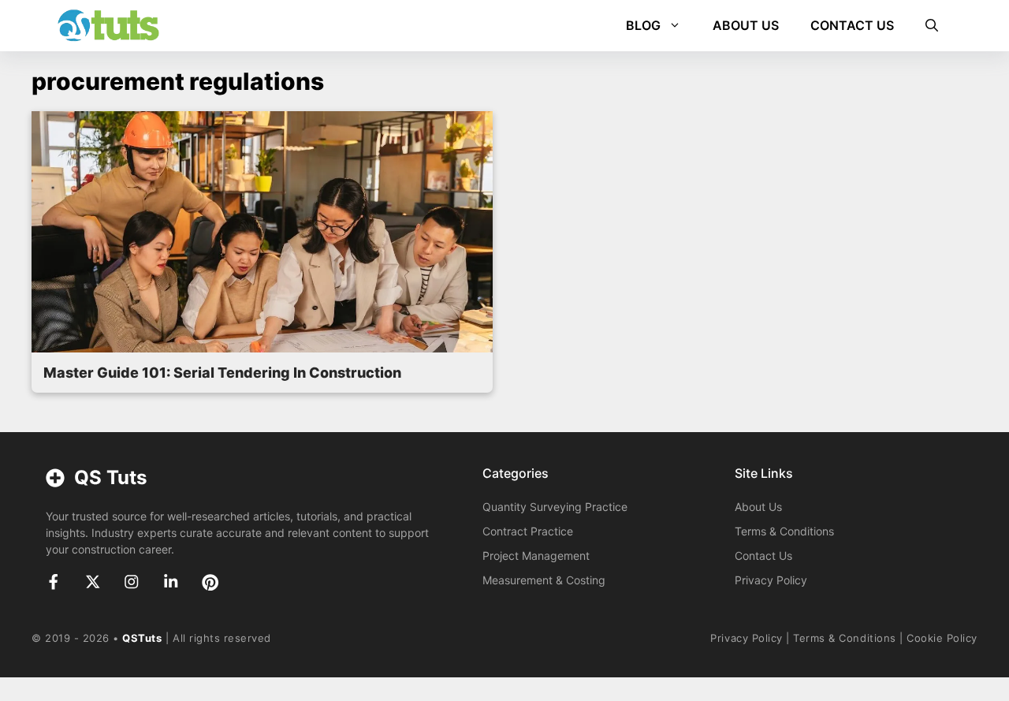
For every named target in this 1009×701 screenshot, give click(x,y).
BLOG (643, 25)
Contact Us (763, 555)
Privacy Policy (771, 580)
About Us (758, 506)
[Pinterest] (210, 582)
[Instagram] (132, 582)
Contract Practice (527, 531)
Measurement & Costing (543, 580)
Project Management (536, 555)
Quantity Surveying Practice (554, 506)
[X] (93, 582)
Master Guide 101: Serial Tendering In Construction (222, 372)
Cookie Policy (942, 638)
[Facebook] (53, 582)
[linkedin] (171, 582)
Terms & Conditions (784, 531)
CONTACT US (852, 25)
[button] (932, 25)
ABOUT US (746, 25)
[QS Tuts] (108, 25)
